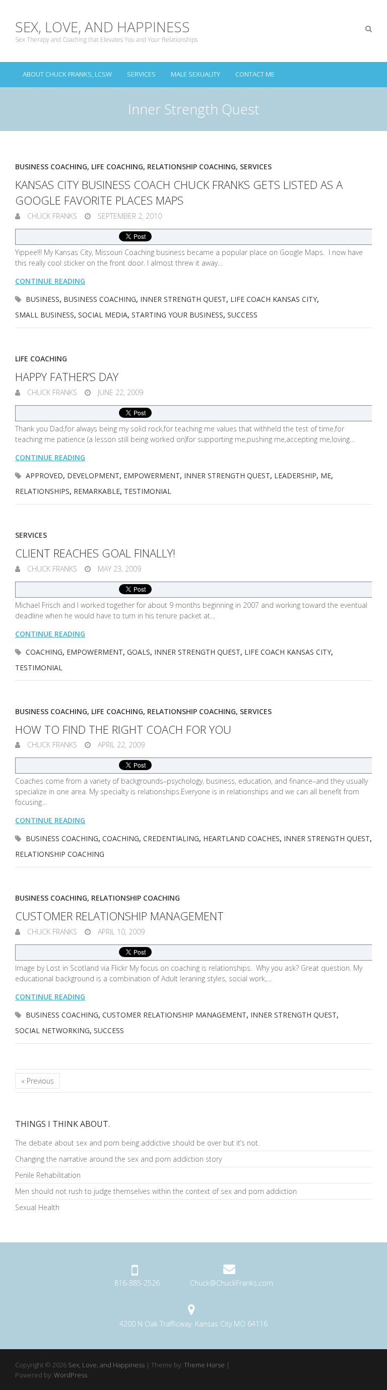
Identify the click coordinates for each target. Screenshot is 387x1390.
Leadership (295, 475)
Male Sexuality (195, 74)
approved (44, 475)
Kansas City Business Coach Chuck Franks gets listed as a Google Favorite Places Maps (179, 192)
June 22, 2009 (119, 392)
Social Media (102, 315)
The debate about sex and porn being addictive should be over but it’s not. (137, 1143)
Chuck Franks (51, 216)
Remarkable (97, 491)
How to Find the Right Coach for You (123, 729)
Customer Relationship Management (174, 1015)
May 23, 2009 (118, 569)
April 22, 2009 (120, 744)
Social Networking (52, 1030)
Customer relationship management (119, 915)
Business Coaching (51, 166)
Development (93, 475)
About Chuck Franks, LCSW (67, 74)
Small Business (44, 315)
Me (325, 475)
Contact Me (255, 74)
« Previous (37, 1081)
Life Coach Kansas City (273, 299)
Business (42, 299)
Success (242, 315)
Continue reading (50, 281)
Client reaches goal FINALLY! (95, 552)
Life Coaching (117, 166)
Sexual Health (37, 1207)
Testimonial (147, 491)
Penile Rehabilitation (48, 1175)
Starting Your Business (177, 315)
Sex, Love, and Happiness (102, 27)
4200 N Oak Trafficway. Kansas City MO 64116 (193, 1324)
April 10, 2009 (120, 931)
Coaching (44, 652)
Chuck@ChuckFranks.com (231, 1283)
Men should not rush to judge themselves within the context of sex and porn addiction (156, 1191)
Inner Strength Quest (183, 299)
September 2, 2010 (129, 216)
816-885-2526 (137, 1283)
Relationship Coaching (191, 166)
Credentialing (171, 838)
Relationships (42, 491)
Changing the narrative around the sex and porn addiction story (118, 1159)
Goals (138, 652)
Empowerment (151, 475)
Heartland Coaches (241, 838)
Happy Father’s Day (66, 376)
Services (141, 74)
